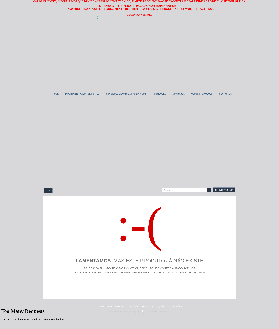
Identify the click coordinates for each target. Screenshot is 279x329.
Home (48, 190)
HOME (56, 94)
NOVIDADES (179, 94)
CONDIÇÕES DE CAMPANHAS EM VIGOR (126, 94)
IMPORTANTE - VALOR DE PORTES (82, 94)
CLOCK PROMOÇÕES (201, 94)
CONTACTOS (225, 94)
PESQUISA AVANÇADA (224, 190)
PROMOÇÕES (159, 94)
